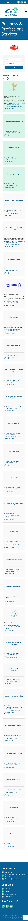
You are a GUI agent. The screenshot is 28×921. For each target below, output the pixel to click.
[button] (4, 74)
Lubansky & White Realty (11, 293)
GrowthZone (14, 917)
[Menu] (8, 2)
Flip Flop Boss (8, 622)
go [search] (14, 66)
